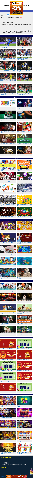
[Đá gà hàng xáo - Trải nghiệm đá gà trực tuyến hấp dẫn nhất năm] (24, 276)
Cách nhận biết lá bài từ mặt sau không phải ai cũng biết (24, 231)
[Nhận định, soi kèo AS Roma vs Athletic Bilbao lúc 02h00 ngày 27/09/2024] (24, 45)
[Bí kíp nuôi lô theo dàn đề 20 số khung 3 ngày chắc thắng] (8, 203)
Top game (16, 394)
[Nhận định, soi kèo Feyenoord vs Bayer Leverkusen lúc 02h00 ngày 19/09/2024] (24, 92)
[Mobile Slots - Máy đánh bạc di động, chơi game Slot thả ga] (24, 428)
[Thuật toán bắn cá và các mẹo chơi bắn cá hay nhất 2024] (8, 264)
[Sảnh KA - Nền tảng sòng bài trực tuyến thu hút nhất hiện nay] (8, 118)
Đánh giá (16, 281)
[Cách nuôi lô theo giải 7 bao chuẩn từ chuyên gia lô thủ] (8, 215)
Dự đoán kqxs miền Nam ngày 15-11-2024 (7, 370)
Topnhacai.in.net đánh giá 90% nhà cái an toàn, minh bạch (7, 334)
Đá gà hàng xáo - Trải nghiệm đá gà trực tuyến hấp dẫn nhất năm (24, 278)
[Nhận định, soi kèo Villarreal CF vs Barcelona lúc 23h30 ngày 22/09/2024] (8, 80)
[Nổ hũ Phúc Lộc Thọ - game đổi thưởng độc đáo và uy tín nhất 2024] (24, 451)
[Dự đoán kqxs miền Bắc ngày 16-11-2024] (8, 347)
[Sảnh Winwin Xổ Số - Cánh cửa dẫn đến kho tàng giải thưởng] (8, 153)
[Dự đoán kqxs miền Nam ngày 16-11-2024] (24, 347)
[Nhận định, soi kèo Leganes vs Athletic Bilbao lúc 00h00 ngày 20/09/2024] (8, 92)
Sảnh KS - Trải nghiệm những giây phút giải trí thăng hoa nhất (24, 120)
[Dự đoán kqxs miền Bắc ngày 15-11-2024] (24, 358)
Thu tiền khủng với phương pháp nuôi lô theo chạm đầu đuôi (24, 217)
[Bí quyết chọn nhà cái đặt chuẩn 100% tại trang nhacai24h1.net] (8, 322)
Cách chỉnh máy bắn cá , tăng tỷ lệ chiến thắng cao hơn (24, 266)
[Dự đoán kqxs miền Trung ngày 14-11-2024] (24, 380)
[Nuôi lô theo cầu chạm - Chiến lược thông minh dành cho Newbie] (8, 191)
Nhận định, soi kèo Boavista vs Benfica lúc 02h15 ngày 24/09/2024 (8, 71)
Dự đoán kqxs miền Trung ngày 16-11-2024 (7, 359)
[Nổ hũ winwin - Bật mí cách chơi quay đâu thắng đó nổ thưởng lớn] (8, 451)
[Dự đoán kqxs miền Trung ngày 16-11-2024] (8, 358)
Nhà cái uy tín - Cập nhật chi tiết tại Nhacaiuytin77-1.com (8, 313)
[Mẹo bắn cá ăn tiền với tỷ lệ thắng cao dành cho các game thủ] (8, 276)
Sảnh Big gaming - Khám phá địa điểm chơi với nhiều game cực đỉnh (23, 108)
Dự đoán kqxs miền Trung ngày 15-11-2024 (23, 370)
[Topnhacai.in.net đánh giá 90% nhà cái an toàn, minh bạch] (8, 333)
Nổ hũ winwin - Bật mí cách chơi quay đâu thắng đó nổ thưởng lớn (8, 453)
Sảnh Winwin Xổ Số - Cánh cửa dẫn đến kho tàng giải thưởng (8, 155)
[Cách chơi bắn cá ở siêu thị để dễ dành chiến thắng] (24, 253)
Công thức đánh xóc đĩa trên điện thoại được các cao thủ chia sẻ (24, 243)
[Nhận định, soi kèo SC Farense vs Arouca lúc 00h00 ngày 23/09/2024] (24, 69)
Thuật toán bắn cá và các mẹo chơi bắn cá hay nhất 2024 (8, 266)
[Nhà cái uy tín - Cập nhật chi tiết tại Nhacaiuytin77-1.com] (8, 311)
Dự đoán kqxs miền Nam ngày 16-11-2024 (23, 348)
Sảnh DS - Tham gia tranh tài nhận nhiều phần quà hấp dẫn (8, 132)
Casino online (16, 97)
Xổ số (16, 337)
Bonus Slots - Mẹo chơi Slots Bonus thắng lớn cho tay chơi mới (8, 441)
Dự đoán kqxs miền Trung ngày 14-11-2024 (23, 381)
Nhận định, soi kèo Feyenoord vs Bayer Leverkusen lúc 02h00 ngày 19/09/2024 (24, 94)
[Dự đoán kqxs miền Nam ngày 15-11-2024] (8, 369)
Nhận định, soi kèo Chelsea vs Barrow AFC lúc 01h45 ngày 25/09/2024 (23, 59)
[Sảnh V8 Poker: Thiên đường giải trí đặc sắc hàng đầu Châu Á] (8, 142)
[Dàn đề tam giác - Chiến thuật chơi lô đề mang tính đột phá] (8, 168)
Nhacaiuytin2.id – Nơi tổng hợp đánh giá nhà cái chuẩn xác (23, 302)
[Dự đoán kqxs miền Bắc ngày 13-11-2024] (8, 391)
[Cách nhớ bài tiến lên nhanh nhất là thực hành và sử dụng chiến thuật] (8, 253)
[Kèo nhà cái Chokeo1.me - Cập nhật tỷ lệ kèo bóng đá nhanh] (24, 322)
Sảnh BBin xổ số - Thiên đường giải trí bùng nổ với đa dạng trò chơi (24, 144)
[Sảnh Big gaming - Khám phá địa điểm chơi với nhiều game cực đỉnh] (24, 107)
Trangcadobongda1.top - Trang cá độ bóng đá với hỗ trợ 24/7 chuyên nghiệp (8, 291)
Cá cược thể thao (4, 470)
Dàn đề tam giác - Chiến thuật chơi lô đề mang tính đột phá (8, 170)
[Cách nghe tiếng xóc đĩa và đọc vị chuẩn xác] (8, 241)
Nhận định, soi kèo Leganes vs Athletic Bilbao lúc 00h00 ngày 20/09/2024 (8, 94)
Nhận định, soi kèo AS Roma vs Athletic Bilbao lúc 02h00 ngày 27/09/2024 (24, 47)
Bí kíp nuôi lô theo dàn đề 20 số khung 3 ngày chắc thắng (8, 205)
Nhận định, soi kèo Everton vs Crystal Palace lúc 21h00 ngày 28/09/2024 (8, 47)
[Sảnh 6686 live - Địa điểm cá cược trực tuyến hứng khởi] (8, 107)
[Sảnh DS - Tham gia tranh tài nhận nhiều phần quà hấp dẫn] (8, 130)
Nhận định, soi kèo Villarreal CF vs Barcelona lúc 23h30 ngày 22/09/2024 (8, 82)
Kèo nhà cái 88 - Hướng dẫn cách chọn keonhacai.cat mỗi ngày (22, 291)
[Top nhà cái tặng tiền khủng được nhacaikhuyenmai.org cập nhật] (8, 300)
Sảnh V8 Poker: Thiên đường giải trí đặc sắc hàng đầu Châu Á (8, 144)
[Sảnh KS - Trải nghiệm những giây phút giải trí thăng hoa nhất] (24, 118)
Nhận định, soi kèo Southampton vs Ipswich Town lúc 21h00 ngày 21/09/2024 (24, 82)
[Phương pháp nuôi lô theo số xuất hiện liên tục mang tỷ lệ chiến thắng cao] (24, 191)
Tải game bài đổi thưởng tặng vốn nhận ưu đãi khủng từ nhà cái (7, 231)
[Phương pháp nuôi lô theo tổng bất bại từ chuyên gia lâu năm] (24, 203)
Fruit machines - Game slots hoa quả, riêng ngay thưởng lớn (24, 406)
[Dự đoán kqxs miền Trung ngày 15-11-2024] (24, 369)
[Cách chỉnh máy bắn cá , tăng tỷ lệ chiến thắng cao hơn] (24, 264)
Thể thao (16, 35)
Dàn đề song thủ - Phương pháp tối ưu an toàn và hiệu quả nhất (8, 181)
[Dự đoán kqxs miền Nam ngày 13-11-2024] (24, 391)
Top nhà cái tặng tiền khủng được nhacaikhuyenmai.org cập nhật (5, 302)
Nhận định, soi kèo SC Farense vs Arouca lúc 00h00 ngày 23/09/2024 (23, 71)
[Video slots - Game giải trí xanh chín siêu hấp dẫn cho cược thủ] (24, 416)
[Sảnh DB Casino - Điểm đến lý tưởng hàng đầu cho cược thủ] (24, 153)
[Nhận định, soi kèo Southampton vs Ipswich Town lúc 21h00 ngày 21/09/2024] (24, 80)
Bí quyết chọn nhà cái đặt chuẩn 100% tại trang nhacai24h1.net (7, 324)
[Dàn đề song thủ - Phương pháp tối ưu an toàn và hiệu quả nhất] (8, 180)
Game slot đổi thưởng (5, 469)
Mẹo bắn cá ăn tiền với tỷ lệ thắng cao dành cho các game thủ (8, 278)
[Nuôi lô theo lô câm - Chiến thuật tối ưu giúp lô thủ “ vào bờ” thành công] (24, 180)
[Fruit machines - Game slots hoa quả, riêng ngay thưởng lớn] (24, 404)
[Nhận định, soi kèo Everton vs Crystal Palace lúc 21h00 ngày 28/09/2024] (8, 45)
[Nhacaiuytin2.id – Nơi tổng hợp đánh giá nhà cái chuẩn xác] (24, 300)
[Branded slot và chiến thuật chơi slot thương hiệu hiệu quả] (8, 404)
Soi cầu (16, 158)
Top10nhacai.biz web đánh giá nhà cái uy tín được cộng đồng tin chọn (24, 313)
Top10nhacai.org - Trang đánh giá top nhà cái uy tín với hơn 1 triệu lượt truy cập (24, 334)
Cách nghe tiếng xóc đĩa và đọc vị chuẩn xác (7, 242)
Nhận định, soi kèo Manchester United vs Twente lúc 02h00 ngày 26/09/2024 (8, 59)
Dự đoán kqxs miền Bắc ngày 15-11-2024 (23, 359)
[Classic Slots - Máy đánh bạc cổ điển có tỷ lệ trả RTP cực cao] (8, 428)
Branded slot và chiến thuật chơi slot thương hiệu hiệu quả (7, 406)
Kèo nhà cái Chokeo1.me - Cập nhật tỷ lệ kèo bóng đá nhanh (24, 324)
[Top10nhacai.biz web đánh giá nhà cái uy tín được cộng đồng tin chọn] (24, 311)
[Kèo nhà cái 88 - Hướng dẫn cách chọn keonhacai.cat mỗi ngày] (24, 290)
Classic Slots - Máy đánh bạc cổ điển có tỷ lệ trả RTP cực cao (7, 429)
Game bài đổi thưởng (5, 468)
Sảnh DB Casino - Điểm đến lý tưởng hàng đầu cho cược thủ (24, 155)
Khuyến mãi (3, 474)
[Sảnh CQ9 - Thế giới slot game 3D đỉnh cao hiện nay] (24, 130)
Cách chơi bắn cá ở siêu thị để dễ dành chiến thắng (24, 254)
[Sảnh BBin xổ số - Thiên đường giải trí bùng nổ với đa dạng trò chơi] (24, 142)
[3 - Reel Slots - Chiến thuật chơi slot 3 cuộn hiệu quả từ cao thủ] (24, 439)
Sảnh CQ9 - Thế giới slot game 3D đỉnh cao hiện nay (24, 132)
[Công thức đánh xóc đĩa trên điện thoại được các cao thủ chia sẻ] (24, 241)
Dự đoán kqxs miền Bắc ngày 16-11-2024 (7, 348)
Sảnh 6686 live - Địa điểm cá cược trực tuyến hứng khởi (8, 108)
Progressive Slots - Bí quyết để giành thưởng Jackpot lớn (7, 418)
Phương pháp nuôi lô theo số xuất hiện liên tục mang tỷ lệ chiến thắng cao (23, 193)
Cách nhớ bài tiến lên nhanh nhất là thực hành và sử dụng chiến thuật (8, 254)
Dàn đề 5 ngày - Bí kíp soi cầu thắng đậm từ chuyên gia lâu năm (24, 170)
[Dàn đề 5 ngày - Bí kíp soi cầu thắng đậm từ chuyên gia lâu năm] (24, 168)
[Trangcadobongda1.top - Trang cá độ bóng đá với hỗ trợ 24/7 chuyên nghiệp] (8, 290)
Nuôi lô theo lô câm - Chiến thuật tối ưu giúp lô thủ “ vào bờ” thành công (24, 181)
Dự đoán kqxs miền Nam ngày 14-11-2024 (7, 381)
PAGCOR (20, 17)
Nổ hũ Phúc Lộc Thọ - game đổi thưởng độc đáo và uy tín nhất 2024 (24, 453)
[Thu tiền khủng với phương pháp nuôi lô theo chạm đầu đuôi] (24, 215)
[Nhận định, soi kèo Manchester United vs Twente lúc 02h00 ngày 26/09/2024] (8, 57)
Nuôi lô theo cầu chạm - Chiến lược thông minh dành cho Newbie (7, 193)
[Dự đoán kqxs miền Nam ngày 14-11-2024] (8, 380)
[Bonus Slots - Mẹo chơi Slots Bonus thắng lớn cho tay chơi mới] (8, 439)
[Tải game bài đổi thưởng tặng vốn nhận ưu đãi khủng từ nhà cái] (8, 229)
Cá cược (16, 219)
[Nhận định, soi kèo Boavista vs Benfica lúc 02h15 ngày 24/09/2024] (8, 69)
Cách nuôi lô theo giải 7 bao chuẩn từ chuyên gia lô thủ (8, 217)
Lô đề (2, 473)
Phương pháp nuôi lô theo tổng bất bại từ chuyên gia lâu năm (24, 205)
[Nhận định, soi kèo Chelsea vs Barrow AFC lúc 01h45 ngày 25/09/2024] (24, 57)
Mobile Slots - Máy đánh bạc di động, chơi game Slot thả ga (24, 429)
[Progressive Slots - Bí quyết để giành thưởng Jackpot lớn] (8, 416)
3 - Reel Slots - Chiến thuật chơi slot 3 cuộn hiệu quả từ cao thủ (24, 441)
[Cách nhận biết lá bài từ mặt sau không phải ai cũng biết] (24, 229)
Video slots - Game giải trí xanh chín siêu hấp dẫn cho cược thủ (24, 418)
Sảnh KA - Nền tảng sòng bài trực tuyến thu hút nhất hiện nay (8, 120)
